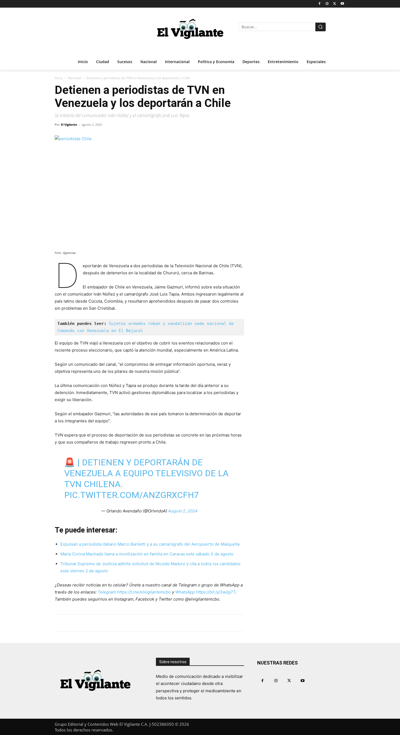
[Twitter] (334, 4)
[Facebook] (319, 4)
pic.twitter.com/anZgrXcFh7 (131, 495)
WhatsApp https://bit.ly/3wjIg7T (205, 592)
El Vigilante (69, 124)
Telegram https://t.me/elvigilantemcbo (134, 592)
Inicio (59, 78)
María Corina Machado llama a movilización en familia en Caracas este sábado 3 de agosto (146, 553)
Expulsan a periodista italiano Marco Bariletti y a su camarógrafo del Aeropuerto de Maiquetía (149, 544)
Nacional (74, 78)
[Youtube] (342, 4)
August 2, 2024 (183, 510)
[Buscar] (320, 27)
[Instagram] (327, 4)
